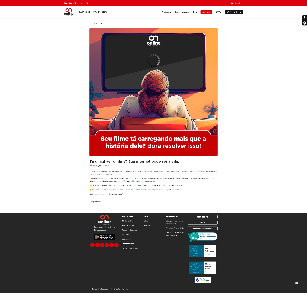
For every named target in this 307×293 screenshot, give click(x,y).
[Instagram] (97, 245)
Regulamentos (128, 225)
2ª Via (218, 12)
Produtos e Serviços (170, 12)
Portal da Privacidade (175, 228)
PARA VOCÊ (84, 12)
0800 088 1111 (203, 217)
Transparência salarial (131, 248)
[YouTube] (107, 245)
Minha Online (127, 221)
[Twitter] (102, 245)
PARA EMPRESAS (100, 12)
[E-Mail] (111, 245)
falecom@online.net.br (202, 228)
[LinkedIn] (116, 245)
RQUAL (147, 225)
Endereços (126, 239)
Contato (125, 235)
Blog (195, 12)
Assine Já (206, 12)
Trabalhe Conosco (129, 230)
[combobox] (236, 3)
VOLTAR (98, 23)
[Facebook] (92, 245)
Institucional (185, 12)
